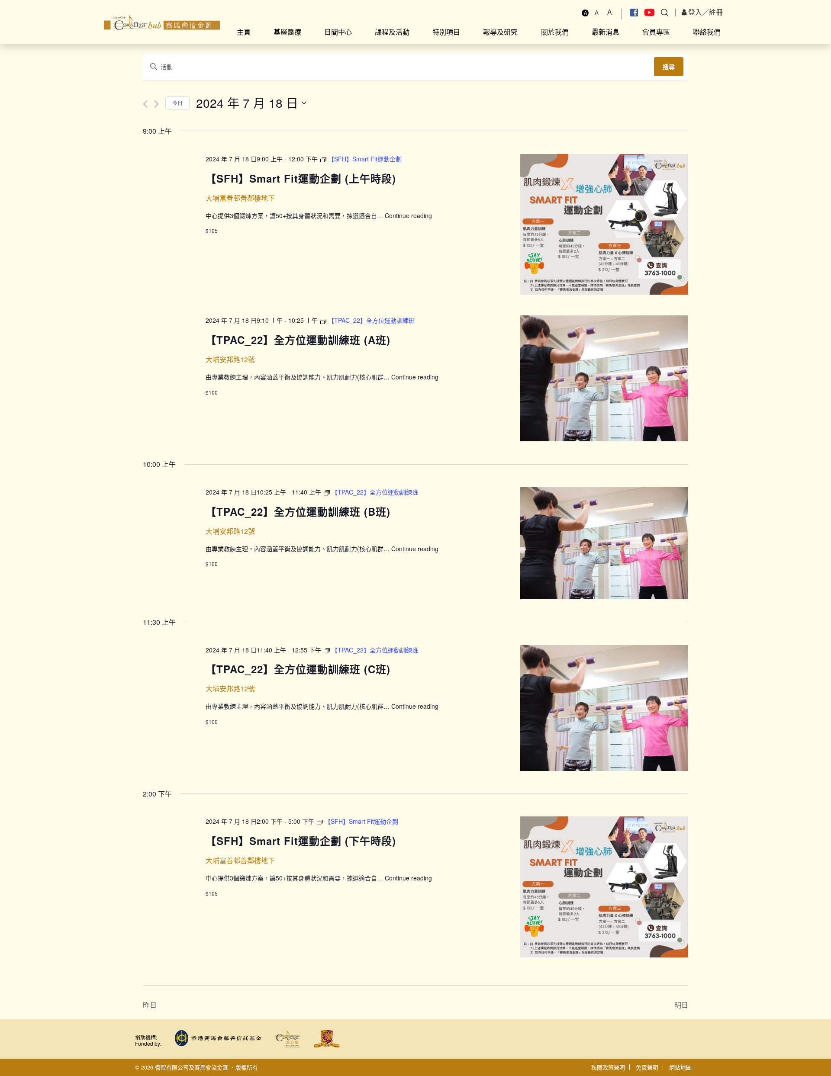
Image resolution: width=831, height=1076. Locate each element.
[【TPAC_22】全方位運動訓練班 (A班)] (604, 378)
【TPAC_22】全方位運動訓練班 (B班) (298, 511)
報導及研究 (500, 32)
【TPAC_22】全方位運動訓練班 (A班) (298, 339)
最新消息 (605, 32)
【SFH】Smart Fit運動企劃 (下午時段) (301, 840)
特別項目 (446, 32)
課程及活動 (392, 32)
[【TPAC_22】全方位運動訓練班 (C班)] (604, 708)
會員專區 (656, 32)
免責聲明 (647, 1067)
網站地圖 (680, 1067)
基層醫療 (287, 32)
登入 (694, 12)
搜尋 (669, 66)
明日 (681, 1005)
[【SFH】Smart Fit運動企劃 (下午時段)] (604, 886)
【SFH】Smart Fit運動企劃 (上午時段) (301, 178)
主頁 (244, 32)
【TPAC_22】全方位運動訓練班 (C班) (298, 669)
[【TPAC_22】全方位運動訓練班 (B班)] (604, 543)
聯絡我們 (707, 32)
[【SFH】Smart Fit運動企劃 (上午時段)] (604, 224)
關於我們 (555, 32)
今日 (177, 102)
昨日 (150, 1005)
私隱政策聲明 (608, 1067)
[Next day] (156, 104)
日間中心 (338, 32)
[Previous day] (145, 104)
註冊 (716, 12)
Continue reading (408, 215)
